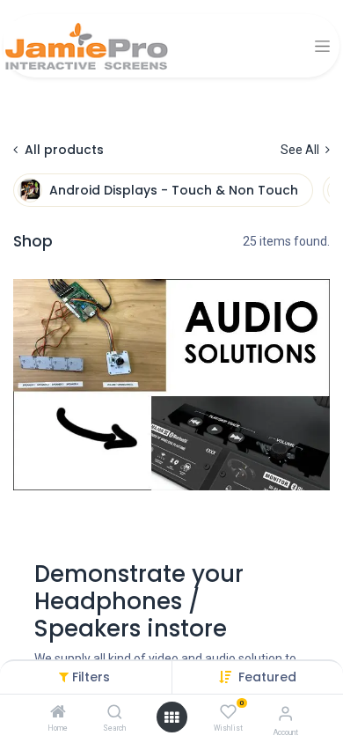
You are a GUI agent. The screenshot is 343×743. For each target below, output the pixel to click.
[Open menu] (171, 717)
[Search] (114, 713)
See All (301, 150)
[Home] (58, 713)
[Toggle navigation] (322, 46)
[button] (267, 677)
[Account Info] (285, 713)
